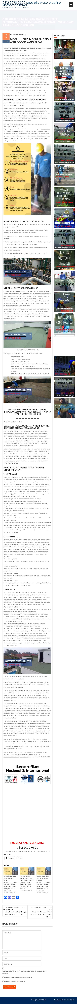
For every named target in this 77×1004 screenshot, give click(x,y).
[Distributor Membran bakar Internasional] (64, 49)
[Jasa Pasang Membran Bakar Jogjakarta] (64, 239)
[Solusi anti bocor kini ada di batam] (64, 302)
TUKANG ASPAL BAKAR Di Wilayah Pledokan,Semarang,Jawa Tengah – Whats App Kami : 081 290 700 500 (26, 881)
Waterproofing (45, 129)
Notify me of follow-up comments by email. (18, 977)
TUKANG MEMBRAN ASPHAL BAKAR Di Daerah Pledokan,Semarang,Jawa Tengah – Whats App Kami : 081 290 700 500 (43, 882)
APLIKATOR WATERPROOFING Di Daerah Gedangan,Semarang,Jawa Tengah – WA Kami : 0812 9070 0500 (41, 912)
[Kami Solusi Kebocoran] (64, 175)
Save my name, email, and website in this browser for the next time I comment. (24, 972)
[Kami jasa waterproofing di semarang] (64, 260)
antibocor (11, 754)
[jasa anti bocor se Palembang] (64, 387)
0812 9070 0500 (27, 847)
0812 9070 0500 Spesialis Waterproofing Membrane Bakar (31, 3)
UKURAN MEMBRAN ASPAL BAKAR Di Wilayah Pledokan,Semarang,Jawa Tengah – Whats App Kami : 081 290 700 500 (10, 882)
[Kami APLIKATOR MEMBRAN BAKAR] (64, 197)
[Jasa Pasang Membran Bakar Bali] (64, 91)
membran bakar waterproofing (34, 739)
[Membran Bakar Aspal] (64, 70)
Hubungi (25, 757)
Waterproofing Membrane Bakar (31, 703)
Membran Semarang (18, 35)
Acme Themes (70, 1000)
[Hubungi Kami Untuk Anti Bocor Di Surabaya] (64, 133)
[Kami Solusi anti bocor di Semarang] (64, 323)
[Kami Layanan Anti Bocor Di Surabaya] (64, 218)
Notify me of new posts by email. (14, 981)
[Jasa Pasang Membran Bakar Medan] (64, 112)
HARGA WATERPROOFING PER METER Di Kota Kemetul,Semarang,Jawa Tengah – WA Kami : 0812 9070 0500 (15, 910)
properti (17, 752)
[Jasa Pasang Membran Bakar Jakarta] (64, 154)
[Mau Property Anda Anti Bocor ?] (64, 344)
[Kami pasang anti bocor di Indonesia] (64, 366)
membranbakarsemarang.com (13, 757)
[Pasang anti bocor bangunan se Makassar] (64, 281)
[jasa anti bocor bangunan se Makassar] (64, 408)
